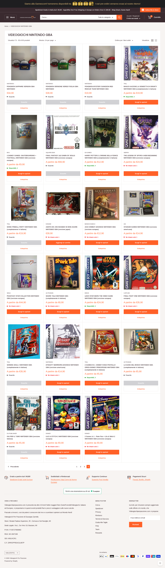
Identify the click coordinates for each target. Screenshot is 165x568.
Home (6, 26)
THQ (125, 83)
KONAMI (48, 224)
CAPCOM (127, 293)
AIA (125, 224)
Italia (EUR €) (10, 553)
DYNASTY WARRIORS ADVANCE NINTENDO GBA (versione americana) (62, 366)
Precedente (14, 467)
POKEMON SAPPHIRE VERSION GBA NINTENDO (20, 88)
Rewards (98, 533)
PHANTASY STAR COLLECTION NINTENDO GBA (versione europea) (23, 297)
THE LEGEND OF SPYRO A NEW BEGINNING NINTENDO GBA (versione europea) (140, 157)
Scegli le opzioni (141, 102)
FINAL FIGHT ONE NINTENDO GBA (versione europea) (140, 297)
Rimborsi (98, 515)
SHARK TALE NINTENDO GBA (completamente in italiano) (57, 297)
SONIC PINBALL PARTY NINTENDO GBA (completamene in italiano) (22, 228)
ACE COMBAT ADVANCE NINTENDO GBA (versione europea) (100, 228)
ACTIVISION (49, 293)
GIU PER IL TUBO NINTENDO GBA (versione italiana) (23, 438)
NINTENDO (10, 83)
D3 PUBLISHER (12, 433)
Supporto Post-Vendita (100, 480)
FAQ (97, 526)
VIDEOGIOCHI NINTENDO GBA (21, 26)
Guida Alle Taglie (101, 522)
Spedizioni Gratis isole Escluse (21, 480)
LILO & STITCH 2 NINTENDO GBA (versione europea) (62, 438)
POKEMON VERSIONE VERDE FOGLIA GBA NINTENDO (62, 88)
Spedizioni (99, 508)
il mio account (133, 18)
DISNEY (48, 433)
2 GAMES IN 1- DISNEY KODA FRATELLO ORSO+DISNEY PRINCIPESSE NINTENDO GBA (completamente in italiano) (102, 367)
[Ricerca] (119, 17)
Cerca (97, 505)
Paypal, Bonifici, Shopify (141, 480)
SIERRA (126, 152)
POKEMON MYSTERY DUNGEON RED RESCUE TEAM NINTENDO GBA (99, 88)
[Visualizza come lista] (156, 40)
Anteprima (24, 108)
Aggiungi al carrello (63, 243)
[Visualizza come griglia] (152, 40)
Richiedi (135, 524)
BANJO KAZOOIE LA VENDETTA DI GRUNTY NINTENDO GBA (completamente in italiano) (140, 88)
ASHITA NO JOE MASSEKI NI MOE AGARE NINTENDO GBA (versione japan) (61, 228)
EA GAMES (88, 152)
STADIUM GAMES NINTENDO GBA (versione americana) (140, 228)
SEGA (9, 293)
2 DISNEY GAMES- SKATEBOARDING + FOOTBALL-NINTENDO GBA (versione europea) (21, 158)
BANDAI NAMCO (90, 224)
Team (97, 529)
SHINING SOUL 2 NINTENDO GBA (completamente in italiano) (19, 366)
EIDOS (87, 293)
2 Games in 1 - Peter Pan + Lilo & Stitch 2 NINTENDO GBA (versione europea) (100, 438)
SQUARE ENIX (50, 152)
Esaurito (24, 102)
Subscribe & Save (151, 10)
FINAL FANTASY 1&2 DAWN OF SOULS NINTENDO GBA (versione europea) (60, 157)
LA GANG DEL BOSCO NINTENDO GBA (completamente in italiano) (138, 366)
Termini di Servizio (102, 519)
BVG (8, 152)
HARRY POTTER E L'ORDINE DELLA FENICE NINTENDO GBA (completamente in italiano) (101, 157)
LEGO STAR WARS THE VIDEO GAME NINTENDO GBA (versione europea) (99, 297)
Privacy (98, 512)
